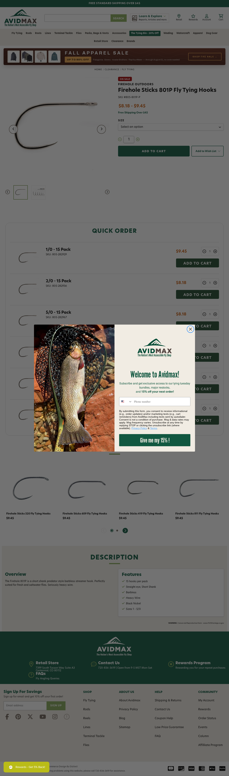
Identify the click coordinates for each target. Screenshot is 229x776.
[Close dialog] (190, 329)
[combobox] (125, 401)
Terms (153, 428)
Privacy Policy (139, 428)
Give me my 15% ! (155, 440)
